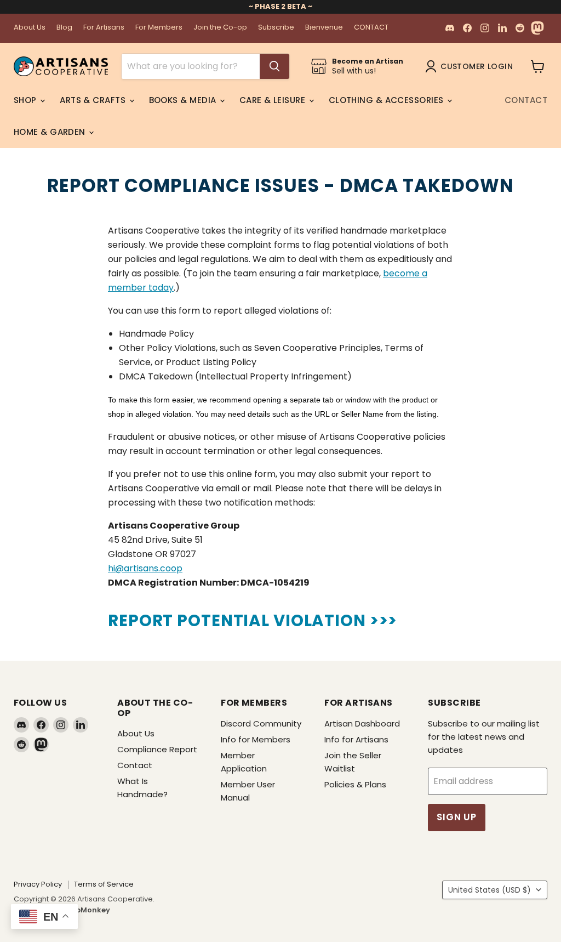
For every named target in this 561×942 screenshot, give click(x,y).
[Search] (274, 66)
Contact (526, 100)
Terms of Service (104, 884)
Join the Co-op (220, 28)
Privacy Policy (38, 884)
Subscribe (276, 28)
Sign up (457, 817)
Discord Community (261, 723)
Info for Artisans (356, 739)
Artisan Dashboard (362, 723)
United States (489, 889)
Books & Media (184, 100)
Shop (26, 100)
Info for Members (255, 739)
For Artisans (103, 28)
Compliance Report (157, 749)
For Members (158, 28)
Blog (64, 28)
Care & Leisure (273, 100)
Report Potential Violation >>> (252, 620)
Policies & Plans (355, 784)
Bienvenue (324, 28)
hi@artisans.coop (145, 568)
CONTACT (371, 28)
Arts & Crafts (94, 100)
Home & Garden (51, 132)
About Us (29, 28)
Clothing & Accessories (387, 100)
